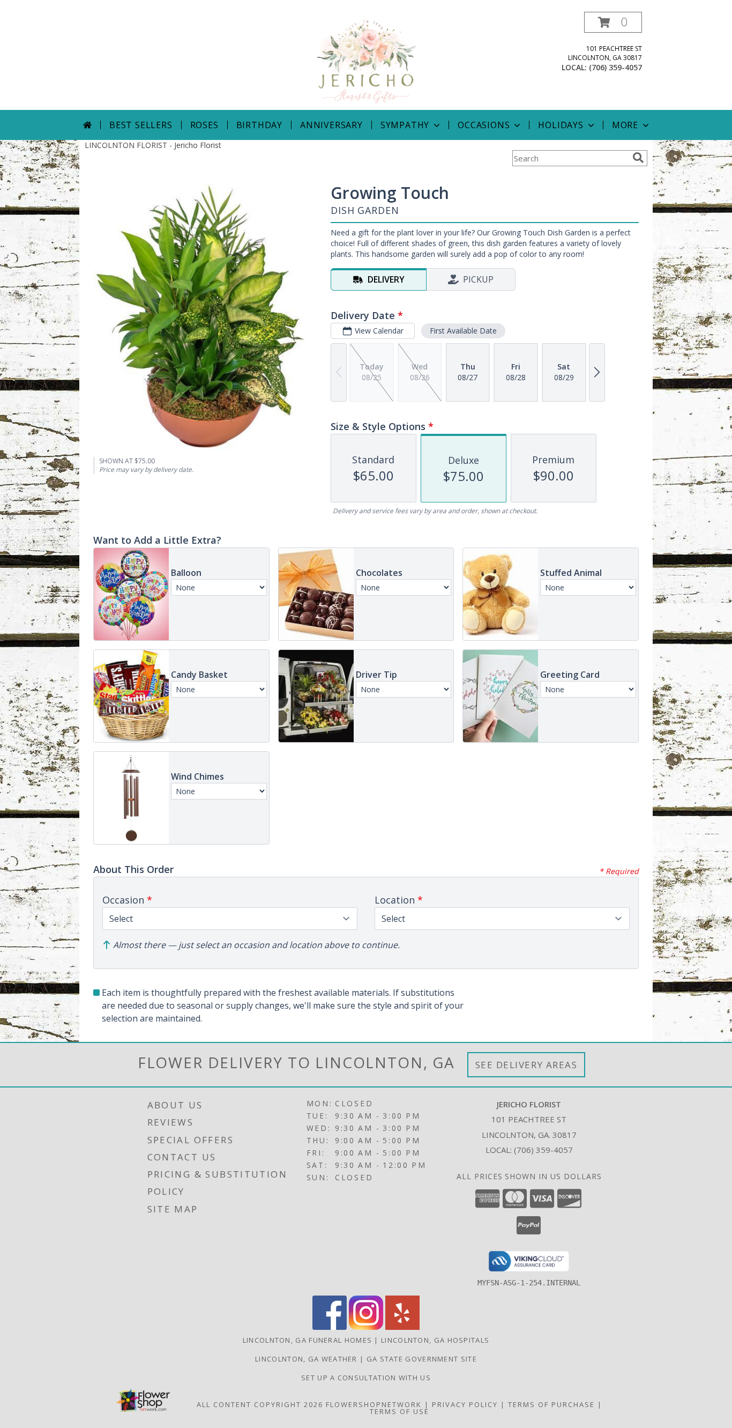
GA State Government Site (422, 1359)
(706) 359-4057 (615, 67)
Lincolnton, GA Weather (306, 1359)
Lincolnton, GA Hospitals (435, 1340)
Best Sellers (141, 125)
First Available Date (463, 330)
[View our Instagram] (366, 1327)
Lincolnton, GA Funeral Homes (307, 1340)
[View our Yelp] (402, 1327)
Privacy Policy (465, 1404)
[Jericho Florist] (366, 61)
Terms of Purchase (551, 1404)
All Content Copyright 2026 (260, 1404)
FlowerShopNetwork (374, 1404)
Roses (204, 125)
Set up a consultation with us (366, 1377)
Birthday (259, 125)
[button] (613, 22)
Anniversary (331, 125)
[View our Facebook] (329, 1327)
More (625, 125)
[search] (638, 158)
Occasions (484, 125)
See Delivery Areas (526, 1065)
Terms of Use (399, 1411)
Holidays (560, 125)
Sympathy (404, 125)
